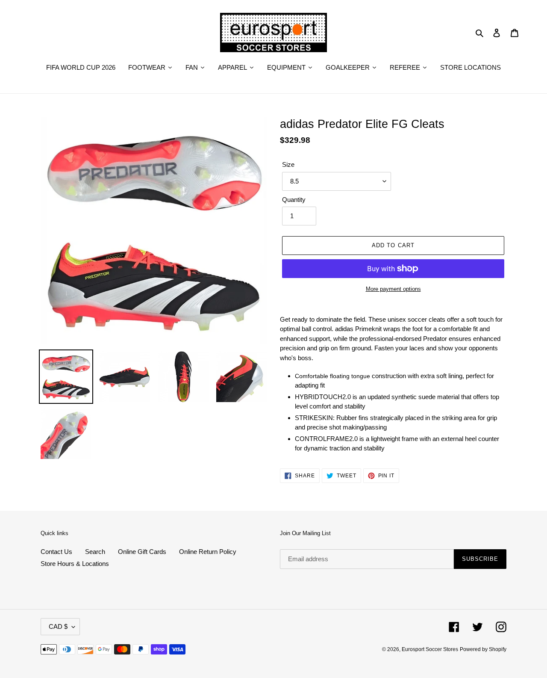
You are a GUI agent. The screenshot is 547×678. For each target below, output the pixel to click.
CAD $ (58, 626)
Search (95, 551)
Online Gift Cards (142, 551)
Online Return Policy (207, 551)
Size (288, 164)
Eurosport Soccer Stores (430, 649)
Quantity (294, 199)
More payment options (393, 289)
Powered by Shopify (483, 649)
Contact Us (56, 551)
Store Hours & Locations (75, 563)
